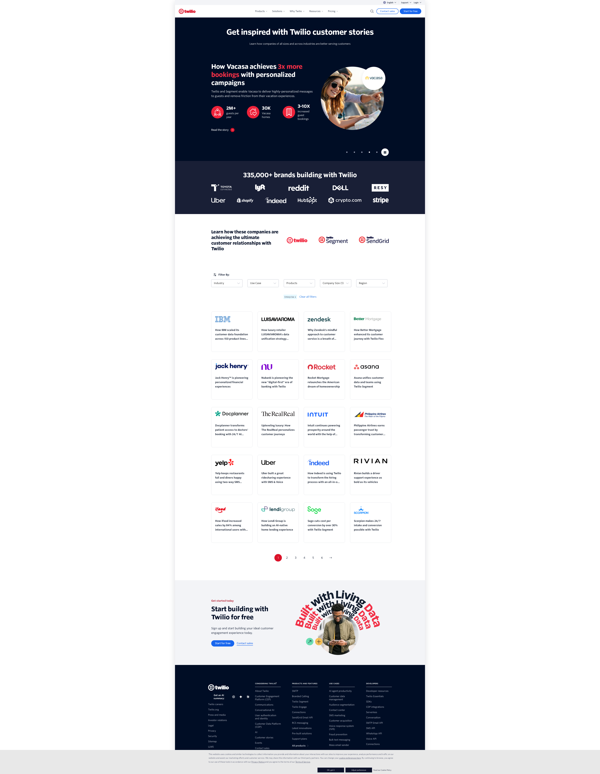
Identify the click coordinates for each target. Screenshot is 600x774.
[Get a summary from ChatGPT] (234, 697)
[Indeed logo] (275, 200)
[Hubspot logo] (307, 200)
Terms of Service (302, 762)
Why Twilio (296, 11)
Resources (314, 11)
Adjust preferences (358, 770)
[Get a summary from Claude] (249, 697)
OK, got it (331, 770)
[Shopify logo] (245, 200)
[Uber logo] (218, 200)
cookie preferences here (350, 758)
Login (416, 2)
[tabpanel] (300, 97)
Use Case (255, 283)
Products (260, 11)
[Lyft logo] (260, 188)
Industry (219, 283)
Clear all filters (307, 296)
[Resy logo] (380, 188)
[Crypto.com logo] (344, 200)
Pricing (331, 11)
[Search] (372, 11)
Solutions (277, 11)
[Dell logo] (340, 188)
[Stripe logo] (381, 200)
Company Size (333, 283)
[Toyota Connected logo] (221, 188)
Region (363, 283)
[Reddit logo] (298, 188)
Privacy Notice (258, 762)
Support (404, 2)
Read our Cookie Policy (382, 770)
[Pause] (385, 152)
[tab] (347, 152)
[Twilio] (187, 11)
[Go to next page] (330, 558)
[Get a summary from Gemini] (241, 697)
